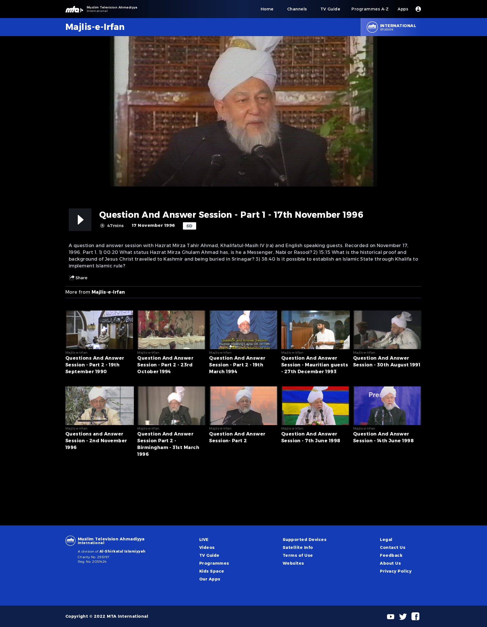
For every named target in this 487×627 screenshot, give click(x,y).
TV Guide (209, 555)
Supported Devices (304, 539)
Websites (293, 563)
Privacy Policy (395, 571)
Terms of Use (298, 555)
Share (81, 277)
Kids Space (211, 571)
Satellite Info (298, 547)
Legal (386, 539)
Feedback (391, 555)
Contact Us (392, 547)
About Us (390, 563)
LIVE (204, 539)
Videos (207, 547)
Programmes (214, 563)
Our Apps (209, 579)
